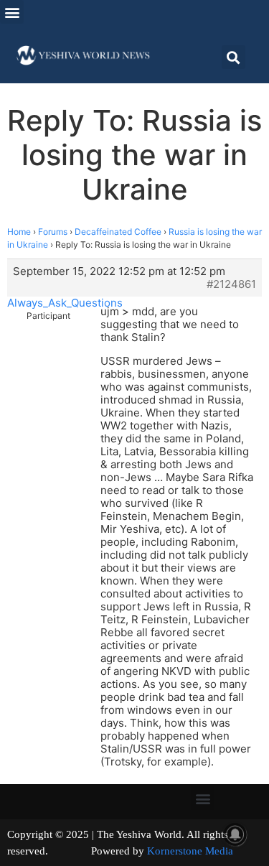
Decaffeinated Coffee (118, 231)
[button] (12, 12)
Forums (52, 231)
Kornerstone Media (190, 851)
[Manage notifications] (235, 834)
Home (19, 231)
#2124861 (231, 284)
